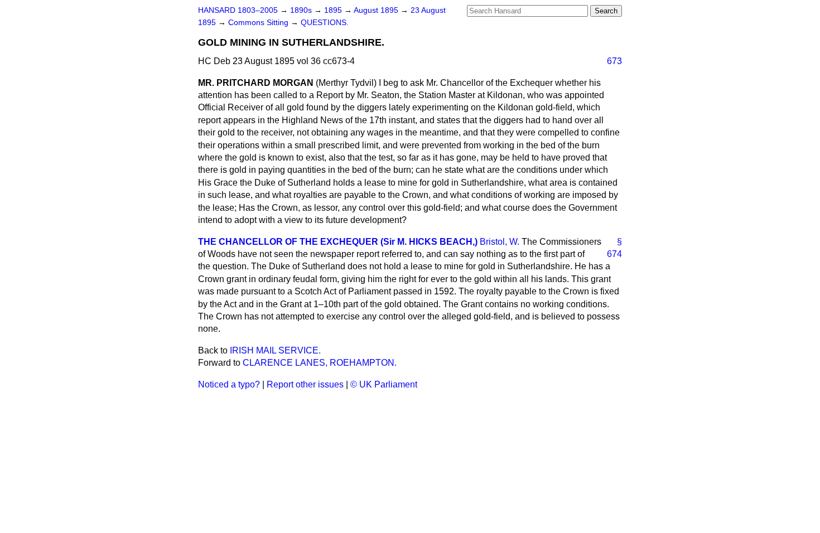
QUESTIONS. (325, 22)
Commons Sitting (259, 22)
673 (614, 61)
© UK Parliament (383, 384)
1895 (334, 10)
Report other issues (305, 384)
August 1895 (377, 10)
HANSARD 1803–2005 (238, 10)
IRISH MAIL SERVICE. (275, 350)
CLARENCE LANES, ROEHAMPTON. (320, 362)
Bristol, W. (499, 241)
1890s (302, 10)
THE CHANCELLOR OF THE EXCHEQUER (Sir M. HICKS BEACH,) (337, 241)
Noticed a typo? (229, 384)
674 (614, 254)
